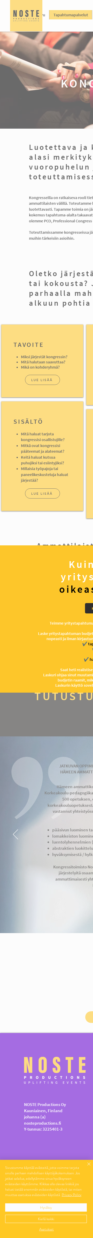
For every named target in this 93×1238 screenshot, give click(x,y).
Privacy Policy (71, 1194)
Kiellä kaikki (46, 1218)
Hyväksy (46, 1207)
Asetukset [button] (46, 1229)
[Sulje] (86, 1167)
